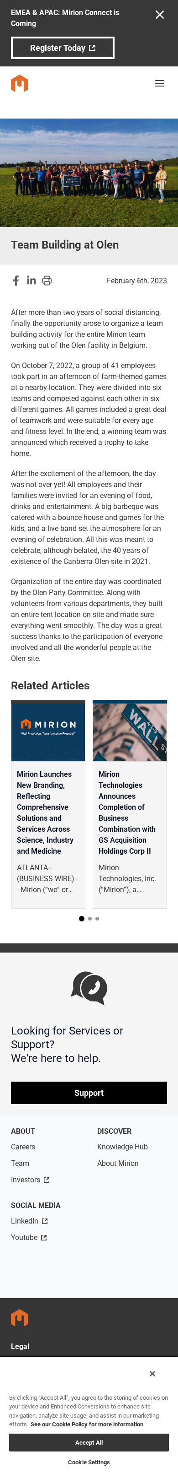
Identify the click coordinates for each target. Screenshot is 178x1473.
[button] (81, 918)
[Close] (152, 1374)
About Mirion (118, 1163)
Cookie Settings (89, 1462)
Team (20, 1163)
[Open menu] (159, 83)
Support (89, 1093)
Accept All (89, 1442)
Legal (20, 1346)
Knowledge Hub (122, 1147)
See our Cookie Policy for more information (87, 1424)
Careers (23, 1147)
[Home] (19, 83)
